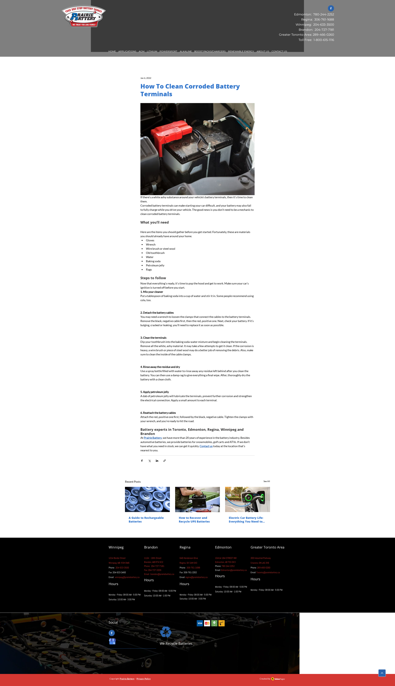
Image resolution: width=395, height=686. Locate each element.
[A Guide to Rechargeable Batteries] (147, 499)
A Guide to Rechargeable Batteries (146, 519)
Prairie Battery (127, 679)
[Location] (382, 673)
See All (267, 481)
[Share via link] (164, 460)
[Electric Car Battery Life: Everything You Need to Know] (247, 499)
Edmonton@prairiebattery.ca (234, 570)
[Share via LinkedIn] (157, 460)
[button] (127, 51)
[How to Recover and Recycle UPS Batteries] (197, 499)
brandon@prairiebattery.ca (162, 574)
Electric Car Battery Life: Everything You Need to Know (246, 519)
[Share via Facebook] (141, 460)
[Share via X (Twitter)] (149, 460)
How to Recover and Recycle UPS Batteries (194, 519)
